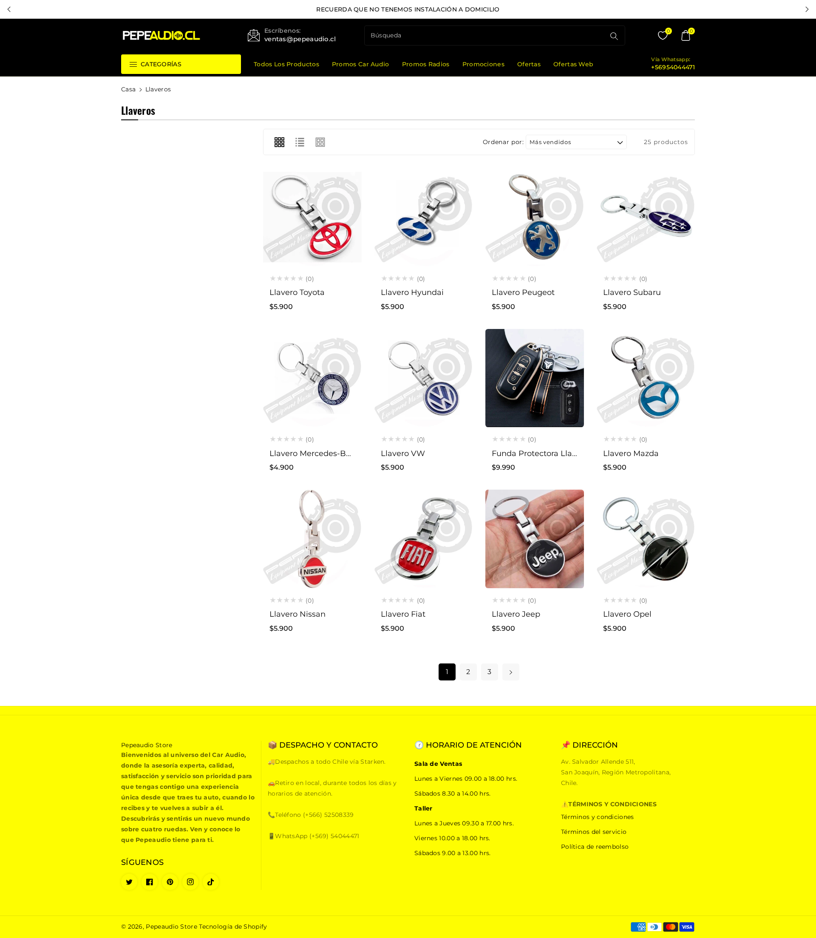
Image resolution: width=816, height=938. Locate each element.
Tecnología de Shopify (233, 926)
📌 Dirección (589, 745)
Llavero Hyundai (412, 292)
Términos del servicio (593, 832)
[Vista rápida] (333, 225)
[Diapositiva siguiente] (807, 9)
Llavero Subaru (632, 292)
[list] (299, 142)
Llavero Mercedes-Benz (314, 453)
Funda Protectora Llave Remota (553, 453)
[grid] (279, 142)
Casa (128, 89)
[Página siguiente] (510, 671)
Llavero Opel (627, 614)
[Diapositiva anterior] (9, 9)
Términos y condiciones (597, 817)
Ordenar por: (503, 142)
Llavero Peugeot (523, 292)
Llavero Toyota (297, 292)
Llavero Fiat (403, 614)
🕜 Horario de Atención (468, 745)
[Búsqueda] (614, 36)
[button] (685, 35)
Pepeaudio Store (171, 926)
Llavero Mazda (631, 453)
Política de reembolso (595, 846)
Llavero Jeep (516, 614)
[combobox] (486, 35)
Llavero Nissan (297, 614)
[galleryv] (320, 142)
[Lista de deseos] (312, 225)
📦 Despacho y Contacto (323, 745)
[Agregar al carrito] (292, 225)
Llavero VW (403, 453)
